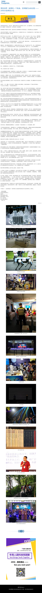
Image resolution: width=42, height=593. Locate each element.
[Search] (39, 2)
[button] (23, 2)
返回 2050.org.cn (21, 587)
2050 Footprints (5, 2)
